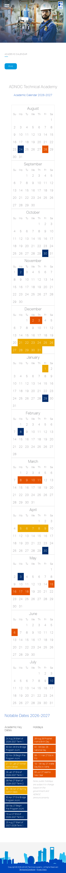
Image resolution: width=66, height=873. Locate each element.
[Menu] (7, 5)
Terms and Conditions (27, 869)
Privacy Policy (42, 869)
